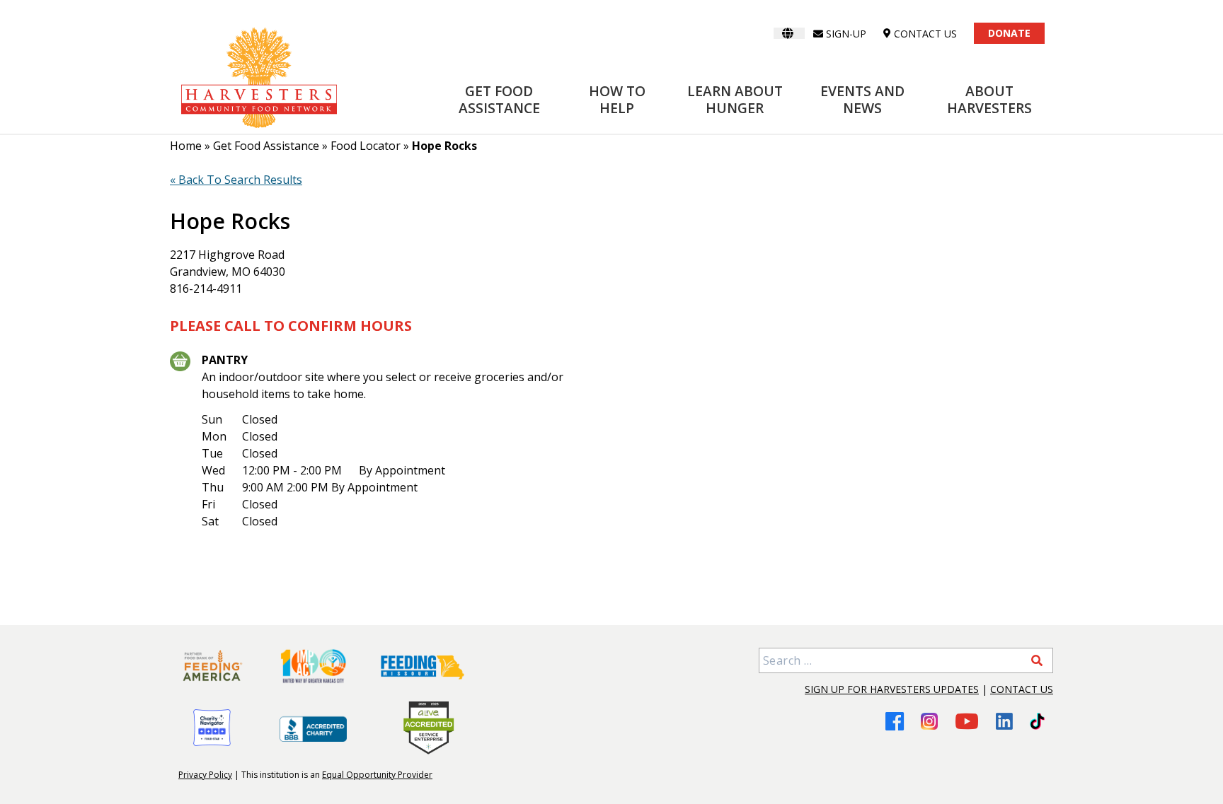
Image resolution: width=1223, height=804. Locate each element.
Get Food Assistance (499, 99)
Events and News (862, 99)
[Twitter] (1037, 721)
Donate (1009, 33)
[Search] (1036, 660)
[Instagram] (929, 721)
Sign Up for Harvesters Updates (892, 689)
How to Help (617, 99)
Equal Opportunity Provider (377, 775)
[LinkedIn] (1004, 721)
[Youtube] (966, 721)
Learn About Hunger (735, 99)
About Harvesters (989, 99)
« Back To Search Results (236, 179)
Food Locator (366, 145)
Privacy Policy (205, 775)
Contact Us (1021, 689)
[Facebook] (894, 721)
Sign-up (846, 33)
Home (186, 145)
